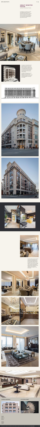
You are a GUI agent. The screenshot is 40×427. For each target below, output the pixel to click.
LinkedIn (2, 423)
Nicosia (2, 418)
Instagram (2, 422)
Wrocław (2, 419)
